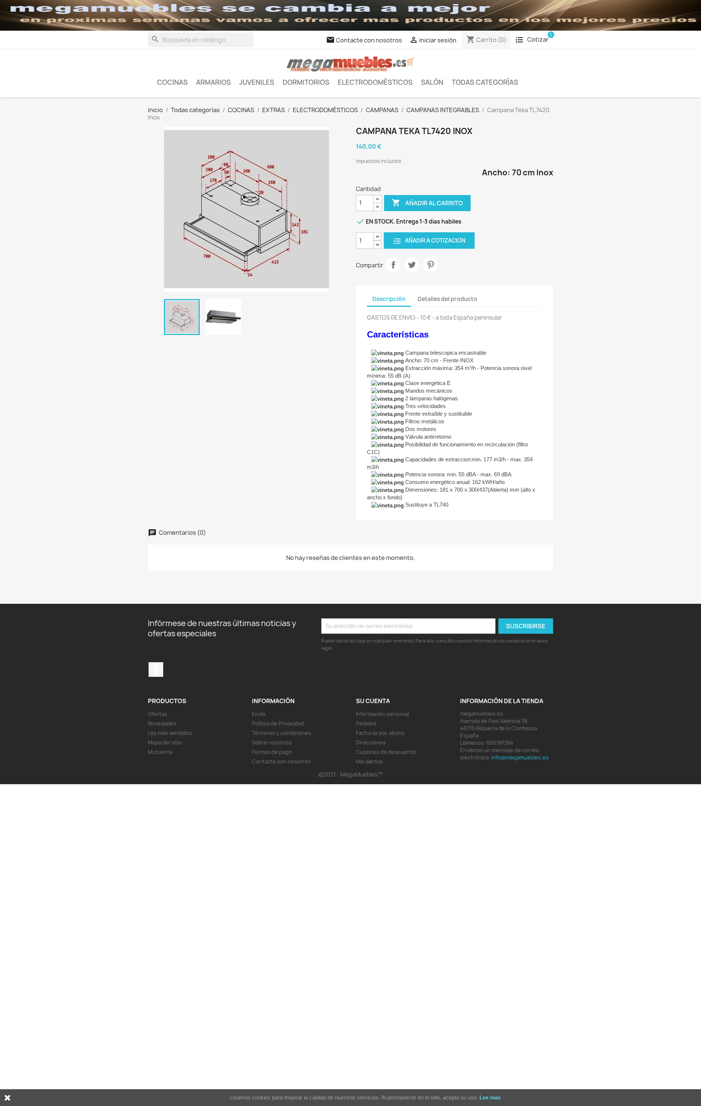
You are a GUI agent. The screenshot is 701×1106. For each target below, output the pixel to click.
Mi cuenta (160, 751)
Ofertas (157, 713)
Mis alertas (369, 761)
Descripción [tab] (389, 299)
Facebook (156, 669)
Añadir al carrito (427, 202)
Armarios (213, 82)
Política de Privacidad (278, 723)
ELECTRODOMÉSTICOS (375, 82)
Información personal (382, 713)
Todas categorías (485, 82)
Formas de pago (272, 751)
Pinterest (430, 265)
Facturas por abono (380, 732)
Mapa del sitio (165, 742)
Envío (258, 713)
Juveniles (256, 82)
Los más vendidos (170, 732)
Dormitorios (306, 82)
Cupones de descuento (386, 751)
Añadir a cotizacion (435, 240)
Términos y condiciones (281, 732)
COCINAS (172, 82)
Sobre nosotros (272, 742)
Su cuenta (373, 701)
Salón (432, 82)
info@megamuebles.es (520, 757)
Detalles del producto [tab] (447, 299)
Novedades (162, 723)
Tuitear (412, 265)
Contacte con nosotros (281, 761)
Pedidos (366, 723)
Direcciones (371, 742)
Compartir (393, 265)
